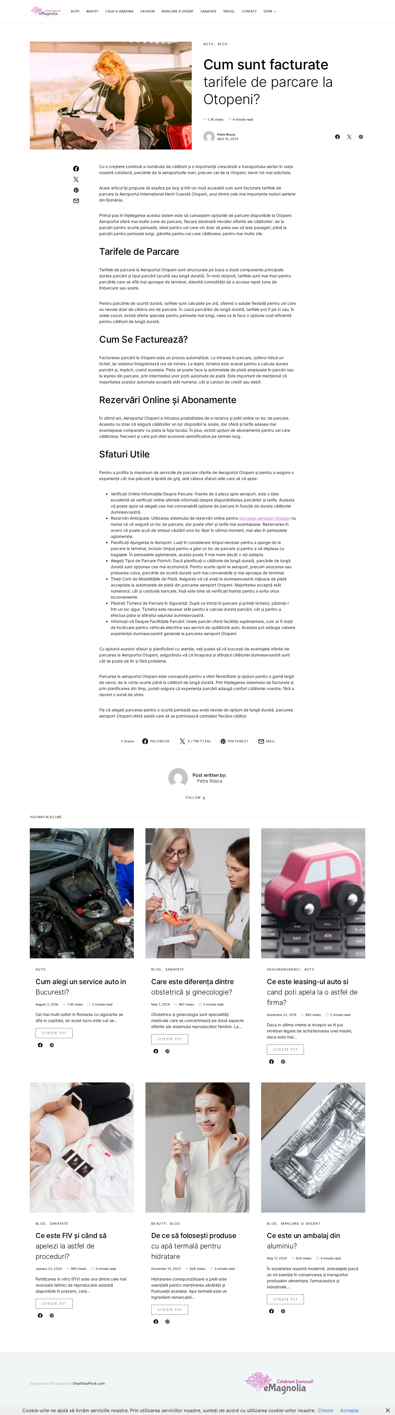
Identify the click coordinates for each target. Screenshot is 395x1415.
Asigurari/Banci (283, 969)
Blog (223, 44)
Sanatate (174, 969)
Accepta (349, 1410)
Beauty (158, 1224)
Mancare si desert (300, 1224)
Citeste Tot (54, 1033)
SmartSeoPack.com (89, 1383)
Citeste (325, 1410)
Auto (208, 44)
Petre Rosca (226, 134)
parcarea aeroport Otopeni (264, 518)
